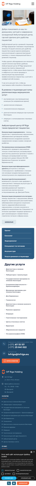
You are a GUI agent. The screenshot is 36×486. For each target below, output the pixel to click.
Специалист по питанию (15, 246)
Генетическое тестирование (16, 318)
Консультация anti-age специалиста (15, 436)
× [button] (34, 452)
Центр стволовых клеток (15, 322)
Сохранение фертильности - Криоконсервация (16, 285)
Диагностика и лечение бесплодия (14, 270)
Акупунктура (10, 251)
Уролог (7, 231)
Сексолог (8, 236)
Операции (9, 314)
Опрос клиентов (12, 361)
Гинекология (11, 300)
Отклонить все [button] (26, 478)
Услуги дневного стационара (17, 256)
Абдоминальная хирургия (15, 330)
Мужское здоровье (13, 310)
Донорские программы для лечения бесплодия (16, 291)
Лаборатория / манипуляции (16, 275)
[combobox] (31, 452)
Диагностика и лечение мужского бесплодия (18, 305)
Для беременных (12, 296)
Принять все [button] (9, 478)
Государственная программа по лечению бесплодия (18, 279)
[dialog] (18, 468)
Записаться (9, 222)
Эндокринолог (11, 241)
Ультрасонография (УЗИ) (15, 334)
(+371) (16, 344)
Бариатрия (10, 326)
